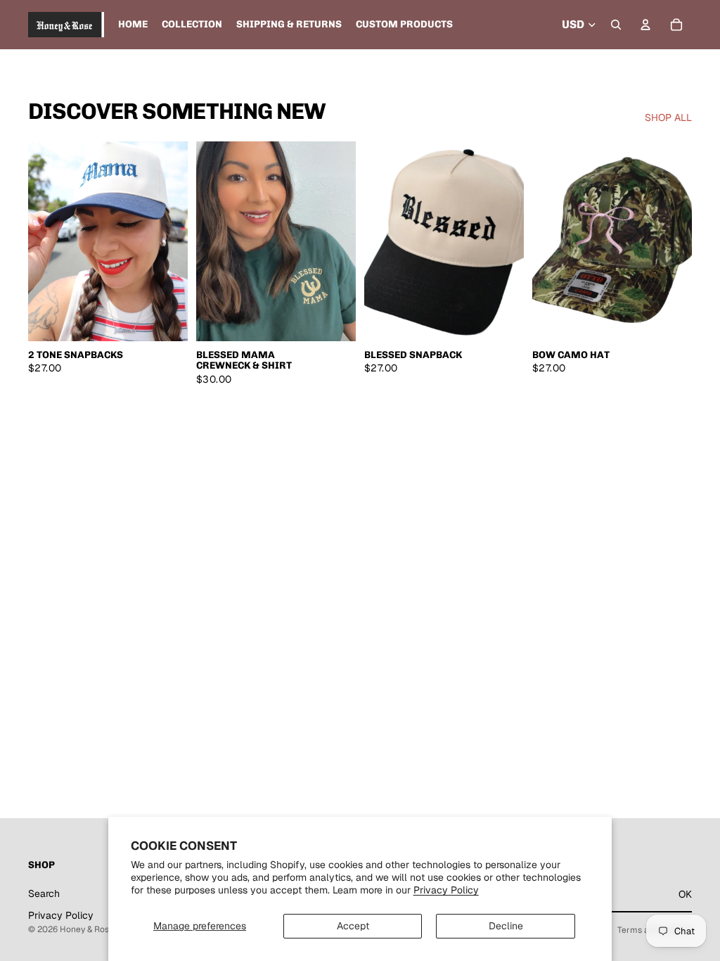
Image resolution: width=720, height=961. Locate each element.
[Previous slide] (43, 241)
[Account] (645, 24)
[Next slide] (172, 241)
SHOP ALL (668, 117)
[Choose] (166, 319)
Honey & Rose (87, 929)
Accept (353, 925)
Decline (506, 925)
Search (44, 893)
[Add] (502, 319)
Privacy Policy (446, 890)
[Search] (615, 24)
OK (685, 894)
